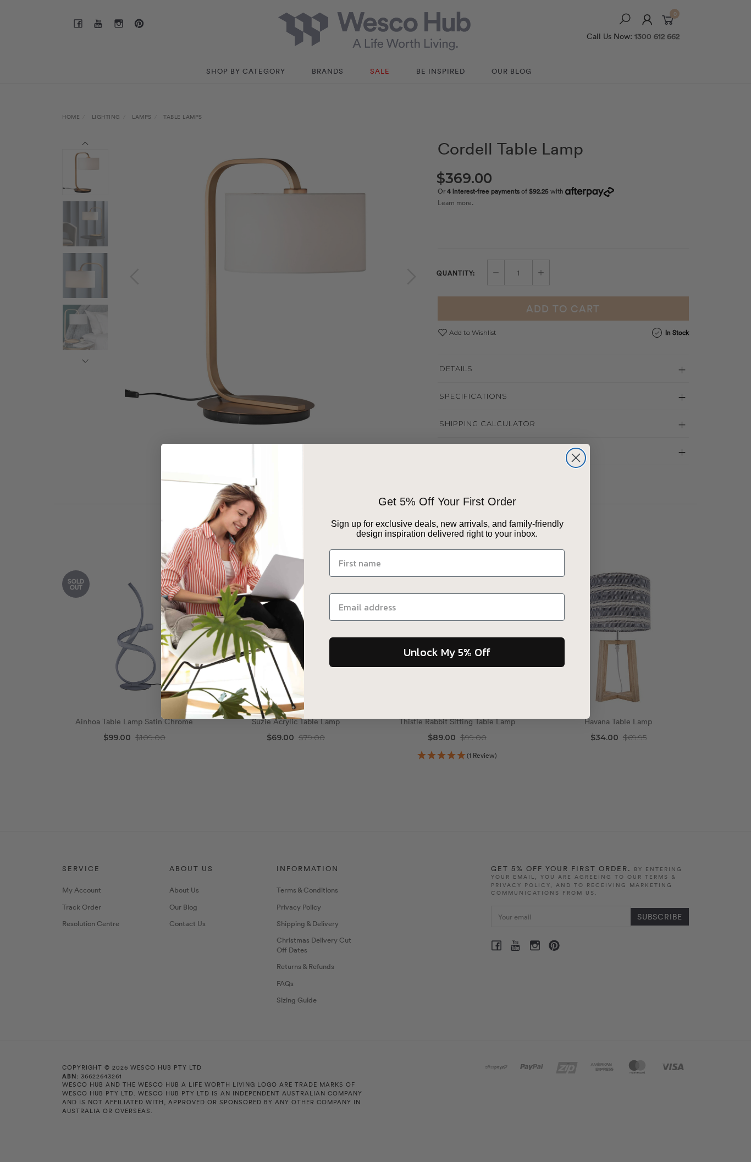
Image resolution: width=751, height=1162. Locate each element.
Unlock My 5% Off (447, 652)
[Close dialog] (576, 457)
